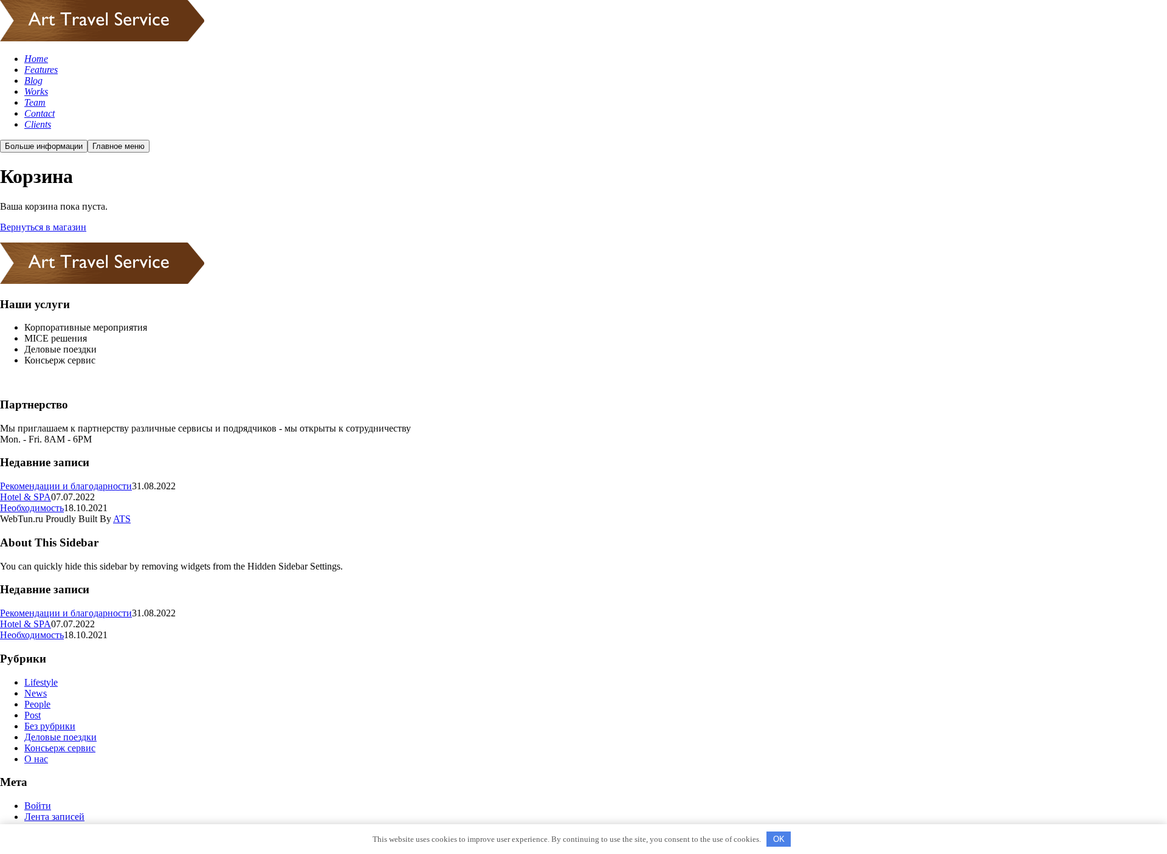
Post (32, 715)
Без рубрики (49, 726)
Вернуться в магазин (43, 227)
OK (779, 839)
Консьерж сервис (59, 748)
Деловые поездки (60, 737)
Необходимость (32, 508)
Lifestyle (41, 682)
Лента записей (54, 816)
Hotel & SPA (25, 497)
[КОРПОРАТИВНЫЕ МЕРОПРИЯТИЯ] (102, 38)
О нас (36, 759)
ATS (122, 519)
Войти (37, 806)
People (37, 704)
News (35, 693)
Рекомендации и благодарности (66, 486)
